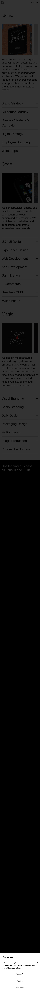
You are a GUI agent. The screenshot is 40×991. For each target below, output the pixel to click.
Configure (20, 987)
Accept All (20, 974)
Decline (20, 981)
